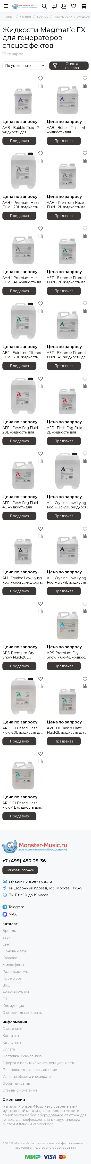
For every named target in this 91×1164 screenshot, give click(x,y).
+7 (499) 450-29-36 (24, 861)
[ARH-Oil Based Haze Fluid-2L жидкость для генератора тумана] (68, 696)
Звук (6, 937)
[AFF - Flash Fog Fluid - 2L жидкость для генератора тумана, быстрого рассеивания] (68, 396)
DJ (4, 999)
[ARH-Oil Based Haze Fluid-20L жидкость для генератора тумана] (23, 696)
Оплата (8, 1049)
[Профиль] (64, 6)
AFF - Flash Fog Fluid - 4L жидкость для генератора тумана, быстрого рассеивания (22, 505)
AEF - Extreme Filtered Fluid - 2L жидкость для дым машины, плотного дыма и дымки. (67, 280)
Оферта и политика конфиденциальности (38, 1063)
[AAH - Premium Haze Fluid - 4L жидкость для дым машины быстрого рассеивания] (23, 246)
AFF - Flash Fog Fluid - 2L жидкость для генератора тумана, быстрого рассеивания (67, 430)
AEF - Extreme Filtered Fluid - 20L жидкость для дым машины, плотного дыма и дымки (23, 354)
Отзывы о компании (19, 1090)
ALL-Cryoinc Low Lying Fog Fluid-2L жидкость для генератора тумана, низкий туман (23, 580)
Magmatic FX (62, 16)
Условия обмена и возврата (26, 1076)
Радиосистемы (15, 971)
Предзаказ (19, 141)
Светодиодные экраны (22, 1012)
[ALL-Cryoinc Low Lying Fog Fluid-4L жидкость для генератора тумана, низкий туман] (68, 546)
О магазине (12, 1029)
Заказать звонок (20, 870)
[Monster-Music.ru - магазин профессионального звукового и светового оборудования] (24, 6)
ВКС (6, 985)
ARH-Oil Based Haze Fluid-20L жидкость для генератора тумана (22, 730)
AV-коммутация (15, 992)
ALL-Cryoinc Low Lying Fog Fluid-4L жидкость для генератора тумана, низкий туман (67, 580)
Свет (6, 944)
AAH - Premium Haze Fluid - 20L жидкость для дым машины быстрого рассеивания (22, 204)
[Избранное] (40, 78)
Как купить (11, 1042)
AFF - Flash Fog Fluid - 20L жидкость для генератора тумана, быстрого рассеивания (22, 430)
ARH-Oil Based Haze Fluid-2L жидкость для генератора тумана (66, 730)
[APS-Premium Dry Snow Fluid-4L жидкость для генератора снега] (68, 621)
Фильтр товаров (72, 66)
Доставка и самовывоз (22, 1056)
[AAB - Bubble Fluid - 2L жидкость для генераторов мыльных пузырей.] (23, 96)
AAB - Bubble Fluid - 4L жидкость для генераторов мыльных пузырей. (66, 129)
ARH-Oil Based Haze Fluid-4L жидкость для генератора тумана (21, 805)
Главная (8, 16)
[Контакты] (54, 6)
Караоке (9, 958)
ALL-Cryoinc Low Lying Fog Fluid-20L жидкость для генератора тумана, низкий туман (67, 505)
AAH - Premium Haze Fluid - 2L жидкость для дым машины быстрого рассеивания (67, 204)
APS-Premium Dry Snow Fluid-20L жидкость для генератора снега (18, 655)
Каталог (25, 16)
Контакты (10, 1035)
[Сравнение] (40, 85)
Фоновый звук (14, 951)
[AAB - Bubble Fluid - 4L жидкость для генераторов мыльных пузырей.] (68, 96)
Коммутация (13, 1006)
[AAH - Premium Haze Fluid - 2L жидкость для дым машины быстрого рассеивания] (68, 171)
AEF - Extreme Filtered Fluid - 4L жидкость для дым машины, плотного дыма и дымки (67, 354)
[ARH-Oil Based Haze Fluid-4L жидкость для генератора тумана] (23, 771)
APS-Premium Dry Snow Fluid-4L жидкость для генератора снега (68, 655)
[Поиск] (44, 6)
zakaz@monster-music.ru (30, 881)
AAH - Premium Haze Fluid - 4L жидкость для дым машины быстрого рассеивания (22, 280)
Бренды (42, 16)
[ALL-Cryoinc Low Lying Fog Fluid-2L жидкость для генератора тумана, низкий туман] (23, 546)
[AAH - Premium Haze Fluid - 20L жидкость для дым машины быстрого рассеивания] (23, 171)
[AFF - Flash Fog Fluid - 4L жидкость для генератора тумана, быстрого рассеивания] (23, 471)
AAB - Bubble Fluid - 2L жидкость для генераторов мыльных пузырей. (21, 129)
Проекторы (12, 978)
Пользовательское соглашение (29, 1070)
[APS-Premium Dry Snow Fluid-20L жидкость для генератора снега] (23, 621)
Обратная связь (16, 1083)
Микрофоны (13, 965)
